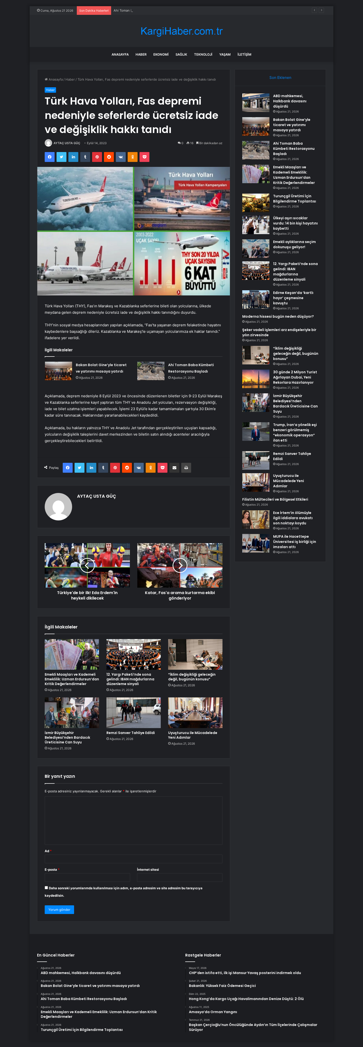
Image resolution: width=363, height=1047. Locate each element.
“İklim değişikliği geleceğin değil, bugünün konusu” (192, 677)
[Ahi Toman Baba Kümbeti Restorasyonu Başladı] (150, 371)
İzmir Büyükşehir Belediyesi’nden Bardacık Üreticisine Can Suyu (67, 737)
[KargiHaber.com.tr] (181, 31)
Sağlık (181, 54)
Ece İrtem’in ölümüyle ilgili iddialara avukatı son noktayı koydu (293, 518)
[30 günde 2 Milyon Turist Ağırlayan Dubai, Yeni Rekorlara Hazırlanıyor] (255, 379)
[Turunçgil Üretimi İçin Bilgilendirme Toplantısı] (255, 203)
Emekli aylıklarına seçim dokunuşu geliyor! (294, 244)
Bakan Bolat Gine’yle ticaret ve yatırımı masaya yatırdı (291, 125)
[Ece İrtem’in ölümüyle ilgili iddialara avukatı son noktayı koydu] (255, 519)
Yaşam (225, 54)
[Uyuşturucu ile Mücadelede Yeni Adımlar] (195, 712)
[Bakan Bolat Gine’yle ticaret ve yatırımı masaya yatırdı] (58, 371)
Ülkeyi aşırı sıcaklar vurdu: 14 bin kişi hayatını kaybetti (295, 223)
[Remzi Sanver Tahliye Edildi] (133, 712)
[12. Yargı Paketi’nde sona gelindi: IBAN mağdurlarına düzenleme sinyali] (133, 654)
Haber (141, 54)
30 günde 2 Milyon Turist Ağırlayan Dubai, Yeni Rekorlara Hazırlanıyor (295, 377)
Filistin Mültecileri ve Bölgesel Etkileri (275, 499)
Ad (48, 851)
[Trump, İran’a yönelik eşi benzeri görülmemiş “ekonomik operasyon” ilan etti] (255, 431)
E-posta (52, 869)
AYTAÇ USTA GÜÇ (67, 143)
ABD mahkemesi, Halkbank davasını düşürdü (289, 101)
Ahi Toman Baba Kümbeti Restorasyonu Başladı (149, 10)
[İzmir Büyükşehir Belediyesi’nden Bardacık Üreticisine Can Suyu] (72, 712)
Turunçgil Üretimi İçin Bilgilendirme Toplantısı (294, 199)
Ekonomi (161, 54)
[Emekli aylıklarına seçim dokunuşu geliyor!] (255, 248)
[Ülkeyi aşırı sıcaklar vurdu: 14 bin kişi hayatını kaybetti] (255, 225)
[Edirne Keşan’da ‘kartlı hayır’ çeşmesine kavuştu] (255, 299)
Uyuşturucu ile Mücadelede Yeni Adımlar (192, 735)
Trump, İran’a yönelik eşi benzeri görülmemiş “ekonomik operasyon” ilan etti (295, 432)
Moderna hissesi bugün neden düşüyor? (278, 316)
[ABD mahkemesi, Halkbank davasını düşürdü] (255, 102)
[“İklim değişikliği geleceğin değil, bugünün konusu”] (195, 654)
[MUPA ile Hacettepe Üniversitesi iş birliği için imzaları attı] (255, 543)
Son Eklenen (280, 77)
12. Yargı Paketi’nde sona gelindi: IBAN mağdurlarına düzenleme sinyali (130, 679)
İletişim (244, 54)
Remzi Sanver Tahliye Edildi (130, 732)
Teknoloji (203, 54)
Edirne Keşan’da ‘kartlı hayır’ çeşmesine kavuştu (293, 298)
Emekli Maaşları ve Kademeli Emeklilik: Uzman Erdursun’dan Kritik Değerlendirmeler (72, 679)
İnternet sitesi (148, 869)
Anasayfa (120, 54)
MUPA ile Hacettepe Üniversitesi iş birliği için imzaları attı (294, 541)
